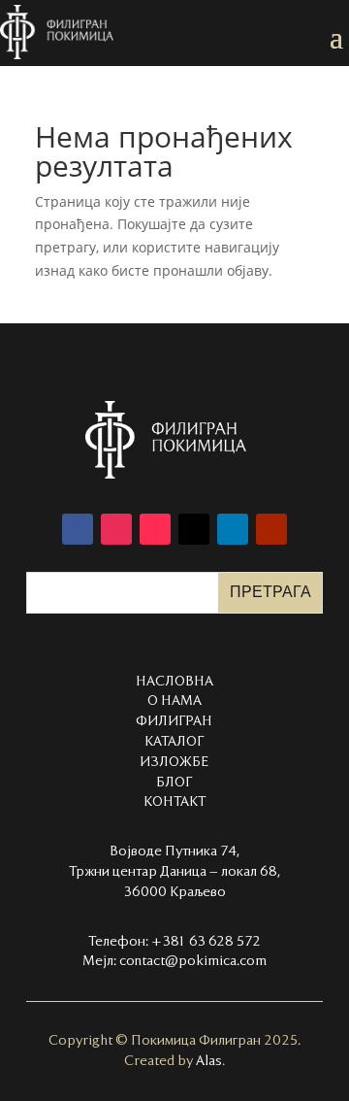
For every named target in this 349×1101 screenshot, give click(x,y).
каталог (174, 742)
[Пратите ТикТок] (155, 529)
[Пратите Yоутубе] (271, 529)
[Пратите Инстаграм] (116, 529)
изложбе (174, 762)
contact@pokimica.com (193, 961)
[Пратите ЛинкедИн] (232, 529)
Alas (209, 1061)
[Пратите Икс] (193, 529)
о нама (174, 701)
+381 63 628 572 (206, 942)
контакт (174, 802)
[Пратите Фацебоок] (77, 529)
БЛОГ (174, 782)
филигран (174, 721)
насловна (174, 681)
